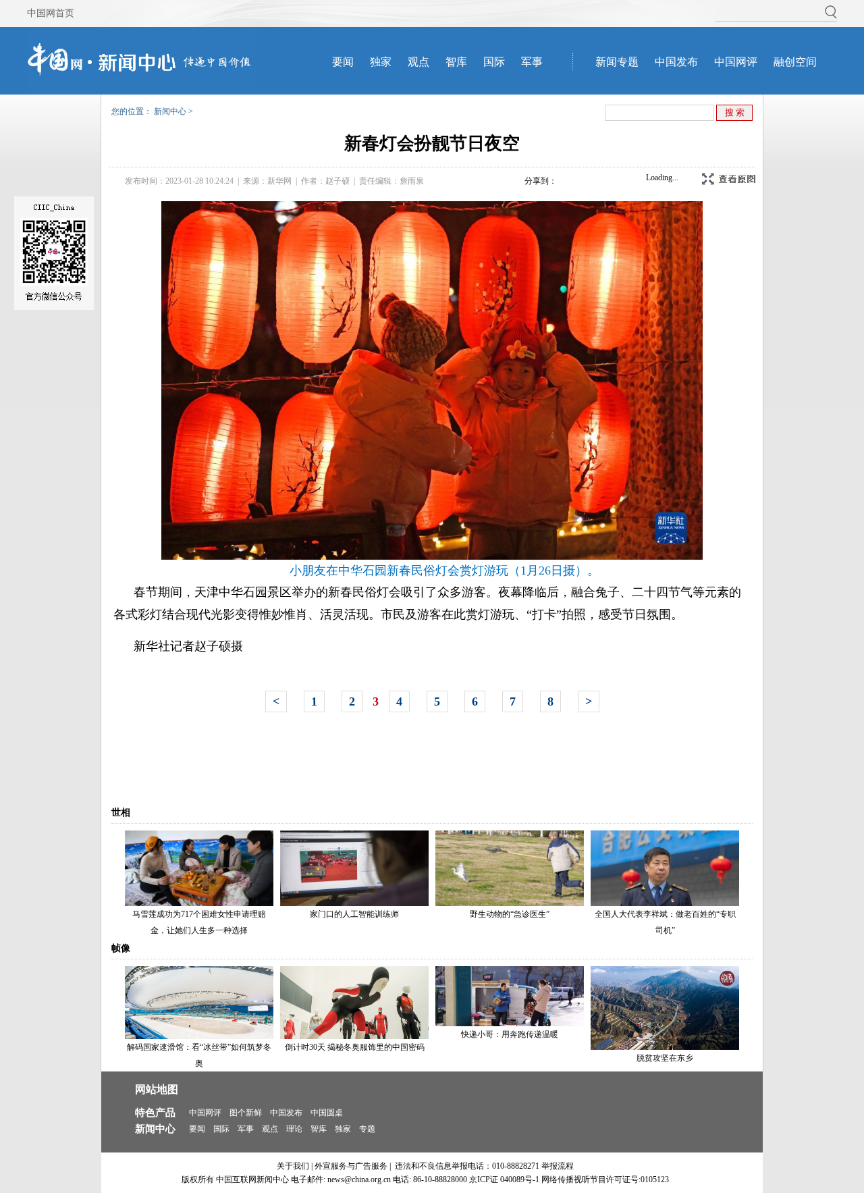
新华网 (279, 181)
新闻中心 (170, 111)
